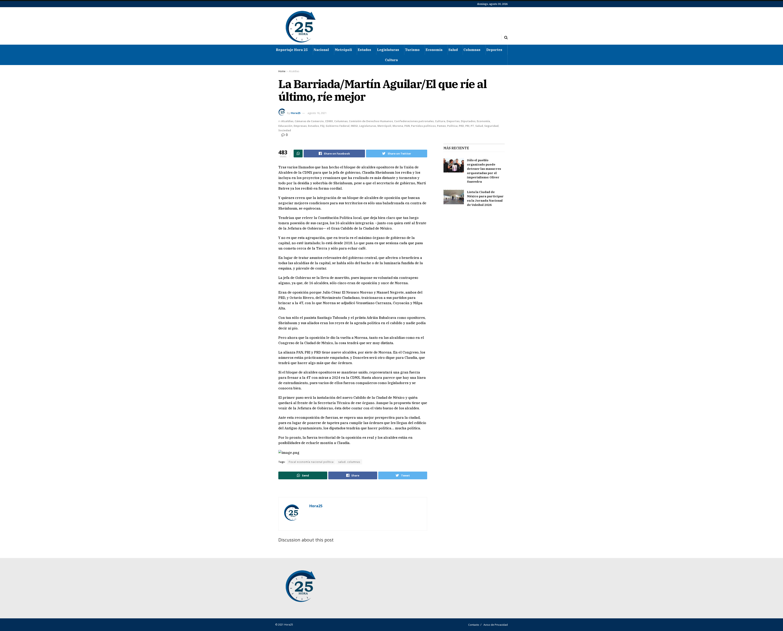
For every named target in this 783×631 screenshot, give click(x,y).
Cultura (391, 60)
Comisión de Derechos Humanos (371, 121)
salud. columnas (349, 462)
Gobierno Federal (337, 126)
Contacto (473, 625)
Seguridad (491, 126)
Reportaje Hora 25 (292, 50)
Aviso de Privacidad (495, 625)
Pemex (441, 126)
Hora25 (295, 113)
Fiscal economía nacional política (311, 462)
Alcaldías (294, 71)
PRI (467, 126)
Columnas (471, 50)
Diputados (468, 121)
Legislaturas (388, 50)
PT (472, 126)
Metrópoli (343, 50)
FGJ (322, 126)
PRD (461, 126)
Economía (434, 50)
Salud (453, 50)
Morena (398, 126)
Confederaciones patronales (414, 121)
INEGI (354, 126)
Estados (364, 50)
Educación (285, 126)
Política (452, 126)
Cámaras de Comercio (309, 121)
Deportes (494, 50)
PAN (407, 126)
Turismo (412, 50)
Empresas (300, 126)
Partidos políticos (423, 126)
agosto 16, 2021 (316, 113)
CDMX (329, 121)
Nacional (321, 50)
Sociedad (284, 130)
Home (281, 71)
